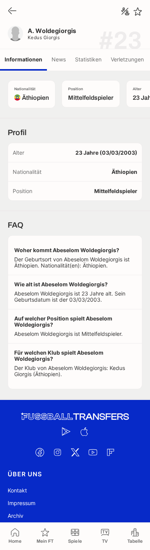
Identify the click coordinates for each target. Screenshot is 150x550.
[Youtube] (92, 452)
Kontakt (17, 490)
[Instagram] (57, 452)
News (59, 59)
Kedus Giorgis (44, 37)
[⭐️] (137, 11)
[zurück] (12, 11)
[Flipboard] (110, 452)
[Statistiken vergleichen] (125, 11)
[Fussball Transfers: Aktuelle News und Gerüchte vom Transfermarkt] (75, 416)
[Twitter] (75, 452)
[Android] (66, 431)
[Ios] (84, 431)
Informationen (23, 59)
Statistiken (88, 59)
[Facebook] (39, 452)
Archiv (15, 515)
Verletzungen (127, 59)
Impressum (21, 503)
